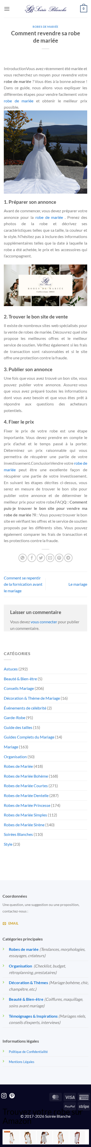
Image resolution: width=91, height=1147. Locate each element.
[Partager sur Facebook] (32, 558)
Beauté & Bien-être (20, 678)
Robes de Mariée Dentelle (26, 795)
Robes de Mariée (45, 26)
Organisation (15, 756)
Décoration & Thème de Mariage (32, 698)
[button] (7, 9)
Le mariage (78, 584)
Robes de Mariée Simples (25, 814)
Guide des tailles (18, 727)
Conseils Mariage (19, 688)
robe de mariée (18, 100)
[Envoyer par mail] (50, 558)
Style (8, 844)
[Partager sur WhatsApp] (22, 558)
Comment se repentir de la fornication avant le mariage (23, 584)
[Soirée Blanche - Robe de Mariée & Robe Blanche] (45, 9)
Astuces (11, 668)
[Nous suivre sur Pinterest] (12, 1096)
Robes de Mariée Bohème (26, 776)
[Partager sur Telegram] (68, 558)
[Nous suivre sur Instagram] (4, 1096)
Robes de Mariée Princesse (27, 805)
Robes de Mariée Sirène (24, 824)
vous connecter (44, 621)
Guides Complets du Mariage (29, 736)
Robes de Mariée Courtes (26, 785)
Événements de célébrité (25, 707)
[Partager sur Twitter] (41, 558)
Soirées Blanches (18, 834)
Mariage (11, 746)
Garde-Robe (14, 717)
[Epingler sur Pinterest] (59, 558)
